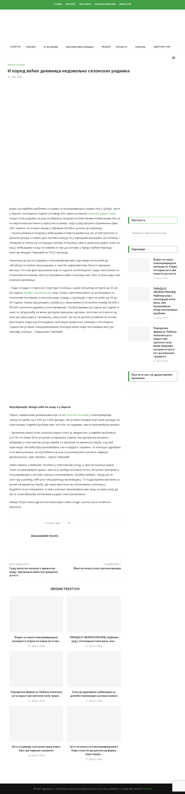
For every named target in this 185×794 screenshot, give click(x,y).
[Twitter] (157, 58)
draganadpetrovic (44, 536)
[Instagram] (161, 58)
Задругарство (161, 47)
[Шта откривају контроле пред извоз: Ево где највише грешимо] (36, 724)
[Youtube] (165, 58)
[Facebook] (153, 58)
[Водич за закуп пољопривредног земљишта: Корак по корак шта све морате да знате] (36, 614)
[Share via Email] (86, 523)
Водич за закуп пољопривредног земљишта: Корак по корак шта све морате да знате (165, 266)
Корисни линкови (105, 4)
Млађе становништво (38, 292)
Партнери (85, 4)
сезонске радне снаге (101, 213)
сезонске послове (77, 415)
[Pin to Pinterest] (82, 523)
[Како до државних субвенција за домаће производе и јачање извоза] (94, 669)
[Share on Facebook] (76, 523)
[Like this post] (71, 523)
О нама (58, 4)
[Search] (175, 47)
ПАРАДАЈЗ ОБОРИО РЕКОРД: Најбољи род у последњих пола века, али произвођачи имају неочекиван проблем (165, 301)
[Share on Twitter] (79, 523)
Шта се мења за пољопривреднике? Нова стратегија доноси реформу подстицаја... (94, 750)
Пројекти (121, 47)
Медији (106, 47)
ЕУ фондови (51, 47)
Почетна (15, 47)
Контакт (71, 4)
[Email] (169, 58)
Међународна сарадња (80, 47)
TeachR (147, 788)
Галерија (140, 47)
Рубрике (31, 47)
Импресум (125, 4)
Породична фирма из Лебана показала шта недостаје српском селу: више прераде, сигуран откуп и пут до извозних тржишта (165, 342)
